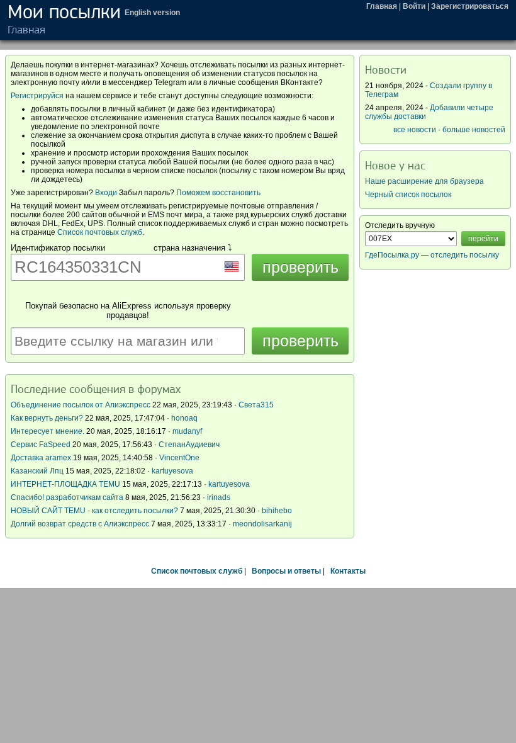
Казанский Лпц (37, 471)
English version (152, 12)
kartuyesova (172, 471)
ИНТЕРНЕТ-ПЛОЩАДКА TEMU (65, 484)
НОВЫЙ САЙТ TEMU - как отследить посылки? (94, 510)
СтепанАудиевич (189, 444)
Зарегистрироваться (469, 6)
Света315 (256, 404)
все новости (414, 129)
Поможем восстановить (218, 192)
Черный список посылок (408, 194)
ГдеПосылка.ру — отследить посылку (432, 255)
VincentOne (179, 457)
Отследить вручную (400, 225)
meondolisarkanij (262, 523)
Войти (414, 6)
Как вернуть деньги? (47, 418)
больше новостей (473, 129)
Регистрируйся (37, 95)
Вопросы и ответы (286, 571)
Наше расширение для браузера (424, 181)
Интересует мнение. (47, 431)
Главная (381, 6)
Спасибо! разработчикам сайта (67, 497)
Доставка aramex (42, 457)
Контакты (348, 571)
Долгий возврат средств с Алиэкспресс (80, 523)
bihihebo (277, 510)
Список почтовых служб (99, 232)
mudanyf (187, 431)
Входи (106, 192)
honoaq (184, 418)
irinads (218, 497)
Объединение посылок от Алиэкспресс (80, 404)
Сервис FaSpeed (40, 444)
